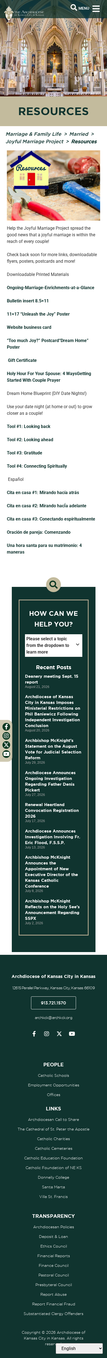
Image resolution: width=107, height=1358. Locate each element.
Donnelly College (53, 1177)
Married (78, 134)
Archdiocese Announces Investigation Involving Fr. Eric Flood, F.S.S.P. (52, 837)
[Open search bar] (73, 7)
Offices (53, 1095)
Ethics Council (53, 1246)
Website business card (29, 327)
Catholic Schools (53, 1075)
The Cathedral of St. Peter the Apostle (53, 1129)
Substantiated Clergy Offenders (53, 1313)
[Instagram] (47, 1034)
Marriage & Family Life (33, 134)
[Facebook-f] (34, 1034)
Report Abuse (53, 1294)
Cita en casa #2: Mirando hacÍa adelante (46, 505)
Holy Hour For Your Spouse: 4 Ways (42, 373)
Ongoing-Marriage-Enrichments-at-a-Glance (50, 287)
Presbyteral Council (53, 1285)
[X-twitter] (59, 1034)
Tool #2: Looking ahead (30, 439)
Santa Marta (53, 1187)
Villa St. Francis (53, 1196)
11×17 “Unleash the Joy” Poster (38, 314)
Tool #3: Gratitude (24, 453)
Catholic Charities (53, 1139)
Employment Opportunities (53, 1085)
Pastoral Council (53, 1275)
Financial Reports (53, 1256)
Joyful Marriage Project (34, 141)
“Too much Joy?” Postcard (33, 340)
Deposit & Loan (53, 1236)
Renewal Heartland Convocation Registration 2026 (52, 810)
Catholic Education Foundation (53, 1158)
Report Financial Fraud (53, 1304)
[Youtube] (72, 1034)
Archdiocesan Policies (53, 1227)
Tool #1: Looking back (28, 426)
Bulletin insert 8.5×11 (28, 300)
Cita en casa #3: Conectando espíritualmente (51, 519)
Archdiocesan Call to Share (53, 1119)
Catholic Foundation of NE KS (54, 1167)
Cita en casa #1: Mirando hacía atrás (43, 492)
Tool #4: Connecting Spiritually (37, 466)
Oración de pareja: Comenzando (39, 532)
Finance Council (54, 1265)
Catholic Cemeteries (53, 1148)
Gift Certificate (22, 360)
